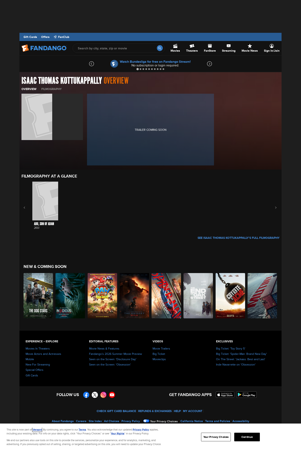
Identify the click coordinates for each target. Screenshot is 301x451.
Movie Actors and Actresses (43, 354)
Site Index (95, 421)
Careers (81, 421)
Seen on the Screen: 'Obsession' (110, 364)
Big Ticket (159, 354)
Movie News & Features (104, 348)
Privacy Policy (130, 421)
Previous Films (28, 208)
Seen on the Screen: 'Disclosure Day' (112, 359)
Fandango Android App (246, 395)
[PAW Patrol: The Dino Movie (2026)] (103, 295)
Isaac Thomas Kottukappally (62, 80)
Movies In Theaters (38, 348)
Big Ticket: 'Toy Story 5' (230, 348)
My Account (192, 411)
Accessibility (240, 421)
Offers (45, 37)
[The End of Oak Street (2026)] (198, 295)
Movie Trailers (161, 348)
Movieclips (159, 359)
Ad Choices (111, 421)
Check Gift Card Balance (116, 411)
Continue (247, 437)
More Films (273, 208)
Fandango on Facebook (86, 395)
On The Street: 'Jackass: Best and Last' (240, 359)
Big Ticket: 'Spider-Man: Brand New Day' (241, 354)
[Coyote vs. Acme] (231, 295)
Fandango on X (95, 395)
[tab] (137, 69)
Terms (82, 430)
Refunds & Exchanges (155, 411)
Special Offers (34, 370)
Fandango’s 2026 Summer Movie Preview (115, 354)
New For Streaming (38, 364)
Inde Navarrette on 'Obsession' (236, 364)
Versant (37, 430)
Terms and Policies (217, 421)
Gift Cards (30, 37)
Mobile (30, 359)
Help (177, 411)
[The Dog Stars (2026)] (38, 295)
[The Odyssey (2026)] (134, 295)
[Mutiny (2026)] (262, 295)
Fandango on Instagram (103, 395)
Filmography (51, 89)
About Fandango (63, 421)
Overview (29, 89)
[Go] (160, 48)
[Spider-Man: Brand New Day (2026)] (166, 295)
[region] (150, 437)
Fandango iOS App (225, 395)
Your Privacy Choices (164, 421)
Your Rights (117, 433)
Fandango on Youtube (112, 395)
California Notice (191, 421)
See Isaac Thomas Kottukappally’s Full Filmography (239, 237)
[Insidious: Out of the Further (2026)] (70, 295)
